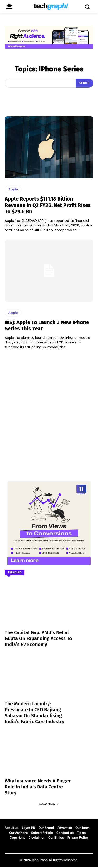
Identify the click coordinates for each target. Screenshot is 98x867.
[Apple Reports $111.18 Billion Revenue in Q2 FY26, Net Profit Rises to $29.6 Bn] (49, 147)
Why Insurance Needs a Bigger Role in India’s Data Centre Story (38, 787)
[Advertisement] (49, 413)
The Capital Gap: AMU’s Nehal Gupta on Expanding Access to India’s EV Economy (38, 638)
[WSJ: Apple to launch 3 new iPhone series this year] (49, 271)
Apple (13, 189)
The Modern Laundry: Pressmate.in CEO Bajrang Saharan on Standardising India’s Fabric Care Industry (34, 712)
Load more (47, 804)
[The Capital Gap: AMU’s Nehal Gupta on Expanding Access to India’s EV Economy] (49, 608)
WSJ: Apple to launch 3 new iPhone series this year (47, 325)
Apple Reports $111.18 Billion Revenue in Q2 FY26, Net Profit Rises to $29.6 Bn (48, 205)
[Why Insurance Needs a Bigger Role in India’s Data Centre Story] (49, 757)
